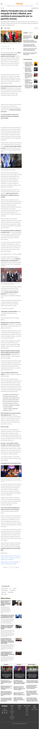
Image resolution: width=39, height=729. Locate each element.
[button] (1, 3)
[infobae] (19, 4)
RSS (12, 719)
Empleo (19, 708)
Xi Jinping (14, 588)
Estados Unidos (12, 711)
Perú (27, 713)
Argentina (27, 707)
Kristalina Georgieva (4, 590)
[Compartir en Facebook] (4, 49)
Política (2, 8)
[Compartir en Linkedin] (8, 49)
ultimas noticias (4, 594)
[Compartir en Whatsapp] (2, 49)
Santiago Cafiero (11, 592)
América (12, 707)
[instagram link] (6, 710)
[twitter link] (4, 710)
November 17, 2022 (7, 410)
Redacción (19, 707)
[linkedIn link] (6, 713)
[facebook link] (2, 710)
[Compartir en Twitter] (6, 49)
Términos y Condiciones (34, 707)
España (12, 710)
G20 (10, 588)
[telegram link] (4, 713)
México (12, 713)
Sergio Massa (3, 592)
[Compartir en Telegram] (10, 49)
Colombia (12, 708)
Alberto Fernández (4, 588)
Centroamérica (12, 716)
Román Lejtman (7, 28)
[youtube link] (2, 713)
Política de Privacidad (34, 709)
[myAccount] (37, 3)
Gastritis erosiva (13, 590)
